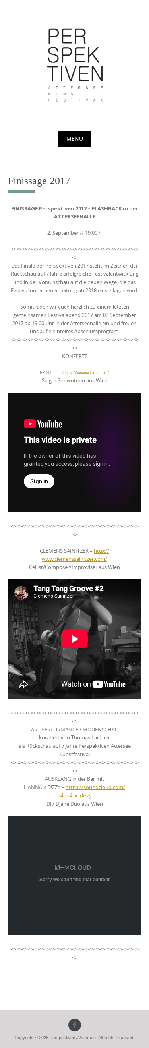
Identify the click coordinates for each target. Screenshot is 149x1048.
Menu (74, 138)
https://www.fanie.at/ (84, 372)
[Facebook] (74, 1025)
